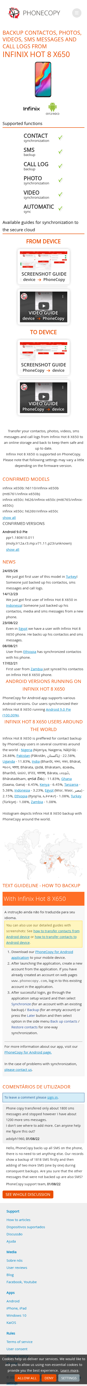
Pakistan (23, 755)
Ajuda (11, 1241)
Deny (49, 1378)
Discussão (14, 1234)
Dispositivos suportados (25, 1227)
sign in (52, 1097)
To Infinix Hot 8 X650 (44, 357)
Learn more (69, 1370)
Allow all (27, 1378)
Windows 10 (16, 1315)
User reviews (16, 1267)
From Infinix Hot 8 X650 (44, 266)
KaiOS (11, 1322)
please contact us (18, 1069)
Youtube (30, 1281)
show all (9, 517)
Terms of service (19, 1341)
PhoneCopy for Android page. (28, 1052)
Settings (69, 1378)
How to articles (18, 1219)
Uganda (9, 761)
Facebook (14, 1281)
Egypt (23, 628)
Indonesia (14, 605)
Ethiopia (29, 651)
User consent (16, 1348)
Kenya (44, 784)
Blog (10, 1274)
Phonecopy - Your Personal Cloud (34, 13)
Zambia (37, 669)
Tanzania (71, 784)
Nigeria (26, 749)
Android (12, 1301)
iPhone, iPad (16, 1308)
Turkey (71, 576)
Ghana (66, 778)
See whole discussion (28, 1194)
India (36, 761)
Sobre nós (14, 1260)
